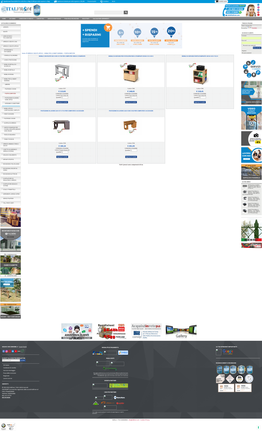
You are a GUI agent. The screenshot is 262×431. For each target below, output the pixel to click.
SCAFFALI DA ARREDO (10, 123)
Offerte (5, 27)
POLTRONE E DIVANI (10, 89)
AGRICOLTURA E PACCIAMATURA (7, 37)
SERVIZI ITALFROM (8, 198)
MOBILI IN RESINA (9, 74)
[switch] (11, 428)
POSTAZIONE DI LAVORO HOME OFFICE (12, 99)
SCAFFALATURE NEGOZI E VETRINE (10, 185)
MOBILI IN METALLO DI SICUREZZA (10, 65)
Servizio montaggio (9, 370)
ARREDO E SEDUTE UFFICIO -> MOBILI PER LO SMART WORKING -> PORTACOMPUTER (51, 53)
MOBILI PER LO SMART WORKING (10, 80)
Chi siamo (12, 19)
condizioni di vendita (26, 19)
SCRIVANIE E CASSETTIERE (12, 103)
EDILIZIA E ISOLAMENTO (9, 155)
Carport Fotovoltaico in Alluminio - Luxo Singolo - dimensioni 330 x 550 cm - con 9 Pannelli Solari (254, 211)
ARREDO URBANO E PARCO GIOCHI (11, 145)
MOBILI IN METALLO (9, 70)
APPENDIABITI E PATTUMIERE (8, 51)
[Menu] (15, 424)
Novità (5, 31)
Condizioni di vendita (9, 368)
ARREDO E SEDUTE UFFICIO (11, 46)
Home (4, 19)
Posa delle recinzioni (9, 373)
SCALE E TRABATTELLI (9, 189)
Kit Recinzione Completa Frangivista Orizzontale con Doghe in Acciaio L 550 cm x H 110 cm (254, 186)
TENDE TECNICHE (9, 139)
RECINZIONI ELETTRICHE (10, 174)
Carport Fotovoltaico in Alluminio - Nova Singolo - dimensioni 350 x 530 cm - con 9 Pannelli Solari (254, 199)
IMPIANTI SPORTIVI (8, 159)
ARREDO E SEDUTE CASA (10, 42)
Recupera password (246, 52)
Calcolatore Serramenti (101, 19)
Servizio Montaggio (54, 19)
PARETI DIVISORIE (9, 114)
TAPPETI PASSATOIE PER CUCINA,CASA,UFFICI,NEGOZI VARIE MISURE (12, 129)
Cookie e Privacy (145, 420)
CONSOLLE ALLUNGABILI (11, 55)
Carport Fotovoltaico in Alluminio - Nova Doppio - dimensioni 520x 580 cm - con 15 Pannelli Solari (251, 192)
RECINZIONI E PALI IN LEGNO (11, 164)
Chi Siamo (6, 365)
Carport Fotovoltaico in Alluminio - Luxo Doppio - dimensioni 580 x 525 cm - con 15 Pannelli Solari (254, 205)
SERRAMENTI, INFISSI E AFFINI (11, 194)
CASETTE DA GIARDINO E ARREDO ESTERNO (10, 150)
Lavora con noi (7, 378)
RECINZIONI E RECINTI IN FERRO (10, 169)
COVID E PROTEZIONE (10, 60)
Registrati (85, 19)
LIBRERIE (7, 84)
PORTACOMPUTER (10, 93)
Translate (254, 28)
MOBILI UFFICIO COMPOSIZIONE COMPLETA (11, 109)
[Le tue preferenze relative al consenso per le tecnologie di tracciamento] (258, 427)
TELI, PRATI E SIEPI (8, 203)
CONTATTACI (40, 19)
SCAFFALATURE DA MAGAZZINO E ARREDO (9, 179)
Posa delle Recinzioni (71, 19)
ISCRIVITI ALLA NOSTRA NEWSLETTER (14, 358)
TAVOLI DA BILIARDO (9, 135)
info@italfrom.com (134, 420)
